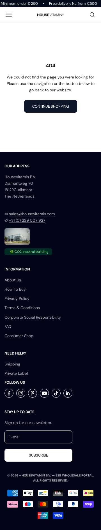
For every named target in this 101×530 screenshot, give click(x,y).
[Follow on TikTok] (56, 393)
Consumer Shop (18, 335)
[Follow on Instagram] (21, 393)
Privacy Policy (16, 298)
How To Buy (15, 289)
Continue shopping (50, 106)
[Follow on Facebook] (9, 393)
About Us (12, 280)
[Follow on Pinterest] (32, 393)
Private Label (16, 373)
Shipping (12, 364)
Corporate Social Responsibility (32, 317)
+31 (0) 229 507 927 (27, 220)
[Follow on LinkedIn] (68, 393)
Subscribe (38, 455)
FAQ (8, 326)
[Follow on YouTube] (44, 393)
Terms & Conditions (22, 307)
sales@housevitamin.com (32, 213)
